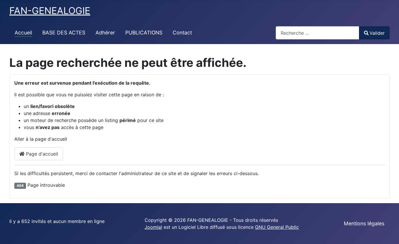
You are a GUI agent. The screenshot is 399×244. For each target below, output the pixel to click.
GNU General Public (277, 227)
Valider (377, 33)
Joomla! (153, 227)
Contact (182, 32)
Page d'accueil (41, 154)
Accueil (23, 32)
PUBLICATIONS (143, 32)
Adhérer (105, 32)
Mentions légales (364, 223)
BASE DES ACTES (63, 32)
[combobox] (317, 32)
